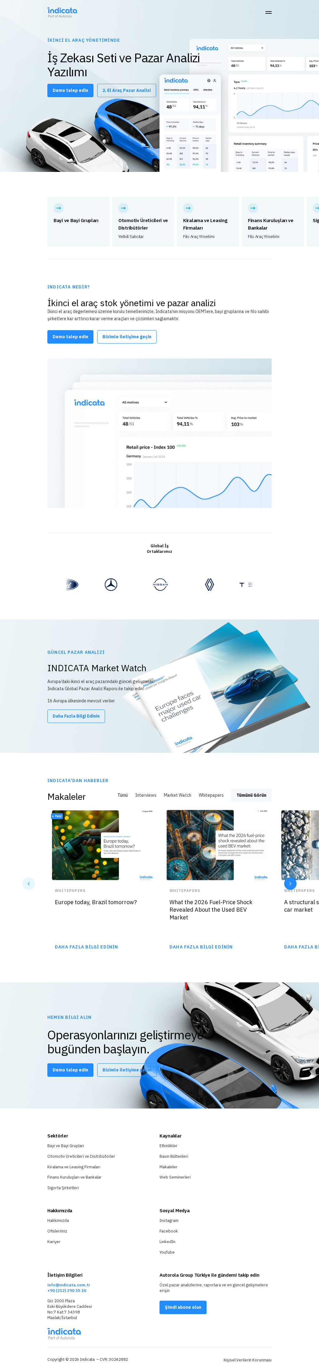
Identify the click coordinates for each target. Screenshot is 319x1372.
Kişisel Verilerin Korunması (248, 1360)
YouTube (167, 1252)
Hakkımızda (58, 1220)
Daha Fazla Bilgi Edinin (76, 716)
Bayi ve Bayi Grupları (65, 1145)
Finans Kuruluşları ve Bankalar (74, 1177)
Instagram (169, 1220)
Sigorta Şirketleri (63, 1187)
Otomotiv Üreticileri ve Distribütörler (81, 1156)
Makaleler (169, 1167)
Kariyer (53, 1241)
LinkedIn (167, 1241)
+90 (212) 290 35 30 (66, 1290)
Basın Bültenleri (174, 1156)
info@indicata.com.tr (68, 1285)
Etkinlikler (169, 1145)
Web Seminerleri (175, 1177)
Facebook (169, 1231)
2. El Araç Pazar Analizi (126, 90)
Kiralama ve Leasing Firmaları (73, 1167)
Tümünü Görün (251, 795)
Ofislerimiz (57, 1231)
